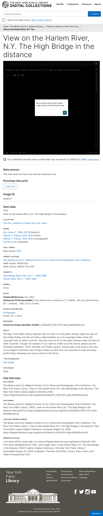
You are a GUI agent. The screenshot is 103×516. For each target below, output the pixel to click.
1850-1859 (31, 278)
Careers (49, 477)
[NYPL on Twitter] (81, 492)
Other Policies (67, 474)
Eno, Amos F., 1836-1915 (15, 232)
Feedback (96, 513)
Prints (6, 288)
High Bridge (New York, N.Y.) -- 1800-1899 (25, 275)
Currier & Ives (10, 242)
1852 (18, 251)
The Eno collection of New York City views (25, 223)
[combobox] (45, 14)
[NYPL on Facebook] (75, 492)
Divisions (86, 4)
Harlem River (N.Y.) (12, 278)
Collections (73, 4)
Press (48, 474)
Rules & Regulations (87, 471)
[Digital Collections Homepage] (26, 4)
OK (65, 113)
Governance (66, 480)
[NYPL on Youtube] (93, 492)
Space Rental (51, 480)
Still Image (8, 362)
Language (83, 477)
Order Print (10, 186)
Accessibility (51, 471)
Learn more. (93, 159)
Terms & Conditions (69, 477)
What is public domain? (42, 20)
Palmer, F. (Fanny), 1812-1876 (18, 235)
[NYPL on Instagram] (87, 492)
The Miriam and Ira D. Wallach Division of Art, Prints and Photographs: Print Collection (47, 260)
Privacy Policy (66, 471)
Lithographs (9, 312)
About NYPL (84, 474)
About (98, 4)
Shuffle (60, 4)
